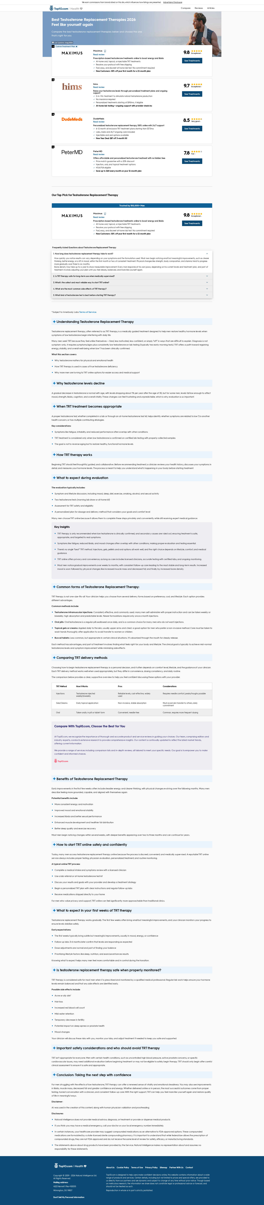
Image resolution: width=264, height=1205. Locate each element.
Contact (189, 1167)
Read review (99, 54)
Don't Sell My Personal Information (68, 1197)
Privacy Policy (151, 1167)
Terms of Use (137, 1167)
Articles (211, 8)
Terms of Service (87, 311)
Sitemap (163, 1167)
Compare (185, 8)
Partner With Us (176, 1167)
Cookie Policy (123, 1167)
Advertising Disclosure (172, 2)
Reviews (199, 8)
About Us (110, 1167)
